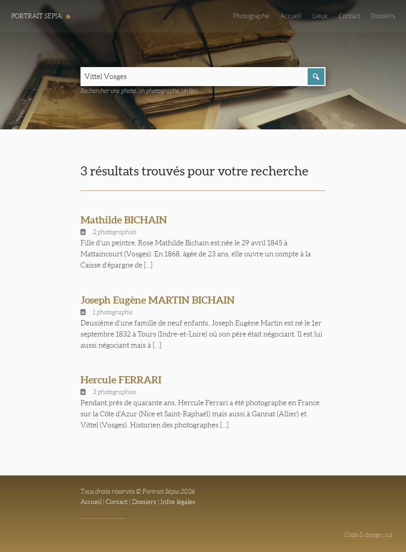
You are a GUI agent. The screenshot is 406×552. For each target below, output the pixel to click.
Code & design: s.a (369, 534)
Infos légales (178, 501)
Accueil (291, 16)
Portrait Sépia (37, 16)
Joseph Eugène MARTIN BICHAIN (157, 300)
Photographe (251, 16)
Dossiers (383, 16)
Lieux (319, 16)
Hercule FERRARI (120, 379)
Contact (349, 16)
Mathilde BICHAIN (123, 219)
